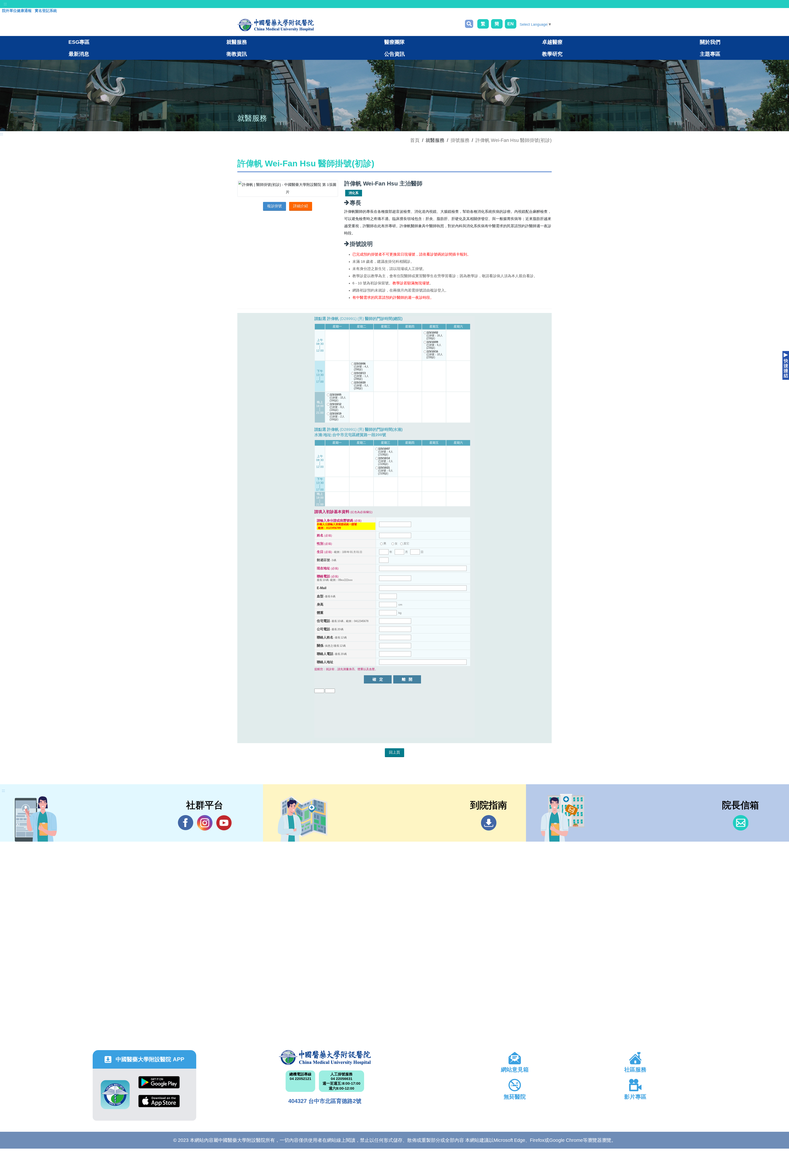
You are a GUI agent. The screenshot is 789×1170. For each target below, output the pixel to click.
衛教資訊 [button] (236, 54)
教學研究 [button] (552, 54)
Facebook (185, 823)
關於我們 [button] (710, 42)
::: (5, 4)
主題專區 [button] (710, 54)
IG (204, 823)
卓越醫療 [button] (552, 42)
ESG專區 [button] (79, 42)
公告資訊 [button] (394, 54)
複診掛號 (274, 206)
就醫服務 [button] (236, 42)
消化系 (354, 193)
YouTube (224, 823)
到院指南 (488, 823)
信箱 (740, 823)
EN (510, 23)
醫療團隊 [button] (394, 42)
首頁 (415, 140)
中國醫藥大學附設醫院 (325, 1057)
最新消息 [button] (79, 54)
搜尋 (469, 24)
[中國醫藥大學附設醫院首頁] (275, 25)
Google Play (159, 1085)
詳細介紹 (300, 206)
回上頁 (394, 752)
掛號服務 (460, 140)
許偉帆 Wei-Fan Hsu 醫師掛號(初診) (513, 140)
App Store (159, 1104)
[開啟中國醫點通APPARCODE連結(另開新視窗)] (115, 1094)
